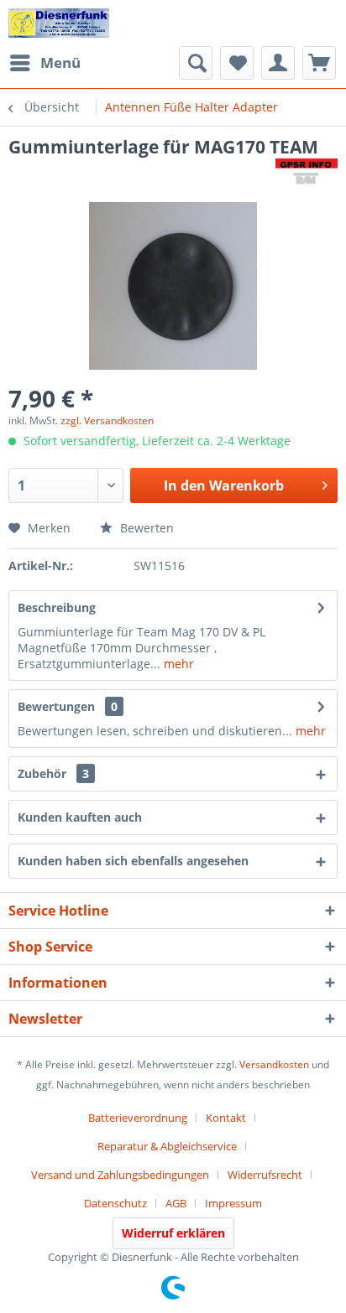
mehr (177, 664)
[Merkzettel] (237, 63)
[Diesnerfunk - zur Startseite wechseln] (58, 23)
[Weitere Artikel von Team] (306, 173)
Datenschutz (115, 1203)
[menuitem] (44, 63)
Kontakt (226, 1117)
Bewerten (145, 528)
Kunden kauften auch (80, 817)
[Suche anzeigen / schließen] (195, 63)
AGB (175, 1203)
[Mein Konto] (278, 63)
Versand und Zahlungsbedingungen (120, 1174)
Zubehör (53, 773)
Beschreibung (57, 607)
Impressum (233, 1203)
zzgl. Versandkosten (107, 420)
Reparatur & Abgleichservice (167, 1146)
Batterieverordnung (137, 1117)
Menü (60, 62)
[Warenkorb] (319, 63)
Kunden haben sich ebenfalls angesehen (133, 861)
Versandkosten (274, 1064)
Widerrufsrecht (265, 1174)
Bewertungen (56, 706)
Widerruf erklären (173, 1233)
